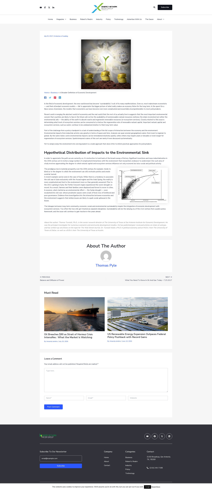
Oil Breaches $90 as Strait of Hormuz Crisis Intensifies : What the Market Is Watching (68, 336)
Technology (118, 19)
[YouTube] (41, 7)
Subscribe (61, 466)
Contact (107, 465)
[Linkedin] (53, 7)
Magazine (60, 19)
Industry (99, 19)
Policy (108, 19)
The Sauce (149, 19)
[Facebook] (45, 7)
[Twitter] (49, 7)
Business (73, 19)
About (159, 19)
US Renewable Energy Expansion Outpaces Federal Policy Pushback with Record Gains (136, 336)
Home (50, 19)
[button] (154, 7)
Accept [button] (147, 487)
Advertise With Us (134, 19)
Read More (155, 487)
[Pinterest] (55, 97)
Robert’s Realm (86, 19)
